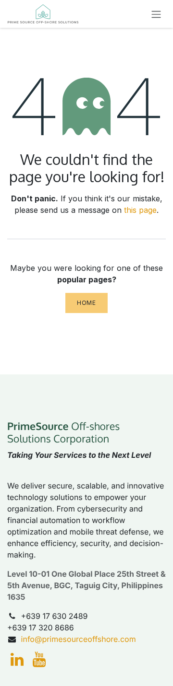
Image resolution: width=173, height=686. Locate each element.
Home (86, 302)
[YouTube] (39, 659)
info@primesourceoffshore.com (78, 639)
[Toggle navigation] (156, 14)
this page (140, 210)
